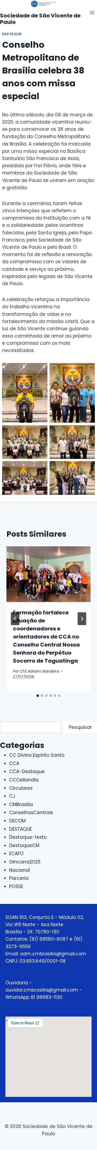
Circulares (21, 788)
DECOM (17, 821)
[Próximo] (82, 618)
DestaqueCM (24, 845)
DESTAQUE (12, 34)
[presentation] (48, 574)
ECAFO (16, 853)
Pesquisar (80, 727)
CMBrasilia (21, 804)
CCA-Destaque (27, 771)
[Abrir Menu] (92, 12)
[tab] (37, 695)
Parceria (19, 878)
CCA (14, 763)
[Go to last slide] (15, 618)
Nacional (19, 870)
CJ (12, 796)
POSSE (16, 886)
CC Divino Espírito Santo (36, 755)
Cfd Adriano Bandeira (39, 671)
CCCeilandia (24, 780)
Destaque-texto (28, 837)
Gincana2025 (24, 862)
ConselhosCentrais (31, 812)
